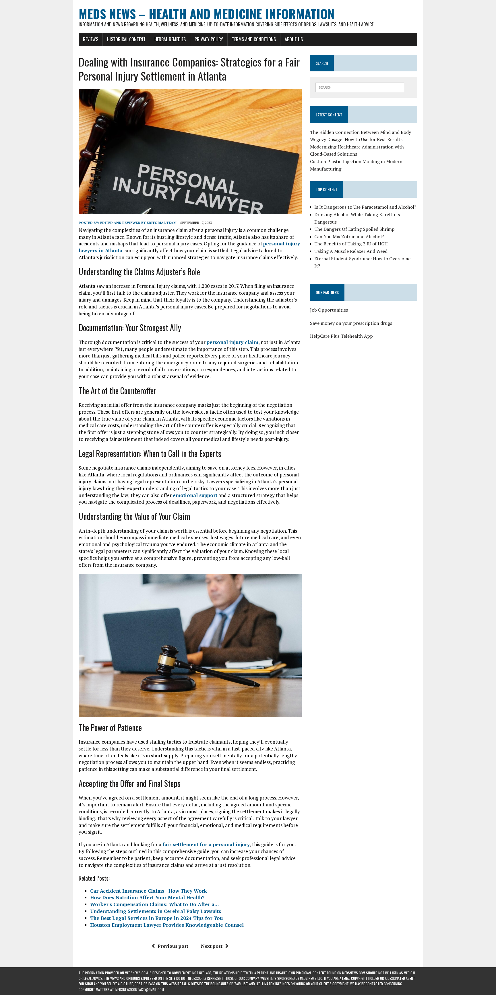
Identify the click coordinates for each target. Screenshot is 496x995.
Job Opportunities (329, 310)
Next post (211, 946)
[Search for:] (359, 87)
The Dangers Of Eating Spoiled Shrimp (354, 229)
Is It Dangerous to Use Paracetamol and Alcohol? (365, 207)
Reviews (90, 39)
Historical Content (126, 39)
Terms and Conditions (254, 39)
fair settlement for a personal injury (206, 844)
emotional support (195, 495)
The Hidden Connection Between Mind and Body (360, 132)
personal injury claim (232, 342)
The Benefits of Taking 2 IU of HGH (351, 244)
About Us (294, 39)
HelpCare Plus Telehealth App (341, 336)
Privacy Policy (209, 39)
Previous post (173, 946)
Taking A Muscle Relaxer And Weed (351, 251)
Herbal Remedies (170, 39)
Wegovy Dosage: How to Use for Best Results (356, 139)
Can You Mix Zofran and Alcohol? (349, 236)
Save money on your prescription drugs (351, 323)
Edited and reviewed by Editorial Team (138, 222)
